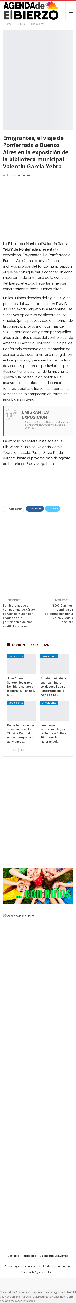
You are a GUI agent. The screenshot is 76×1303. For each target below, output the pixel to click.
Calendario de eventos (54, 1255)
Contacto (13, 1255)
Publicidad (29, 1255)
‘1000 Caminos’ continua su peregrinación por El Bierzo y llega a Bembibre (59, 614)
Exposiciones (15, 656)
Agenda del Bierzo (45, 1272)
